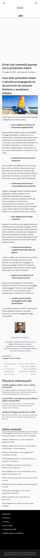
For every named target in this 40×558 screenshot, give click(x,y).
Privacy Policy (7, 525)
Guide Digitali (6, 356)
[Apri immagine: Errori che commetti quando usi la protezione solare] (20, 104)
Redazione (6, 514)
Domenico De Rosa (27, 72)
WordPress (32, 555)
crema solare (15, 358)
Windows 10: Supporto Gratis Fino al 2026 (18, 412)
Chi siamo (6, 518)
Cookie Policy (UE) (9, 529)
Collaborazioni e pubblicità (12, 533)
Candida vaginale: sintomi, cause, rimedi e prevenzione (18, 386)
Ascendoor (14, 555)
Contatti (5, 522)
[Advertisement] (20, 40)
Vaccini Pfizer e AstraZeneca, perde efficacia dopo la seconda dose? (20, 399)
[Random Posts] (4, 3)
